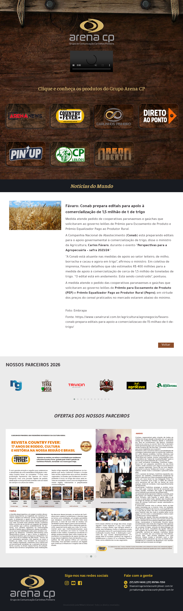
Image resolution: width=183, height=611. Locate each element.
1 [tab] (87, 556)
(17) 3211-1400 (137, 582)
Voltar (166, 345)
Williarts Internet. (86, 605)
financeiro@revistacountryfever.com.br (151, 586)
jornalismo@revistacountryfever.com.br (152, 590)
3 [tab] (95, 556)
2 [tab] (91, 556)
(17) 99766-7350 (156, 582)
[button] (74, 399)
